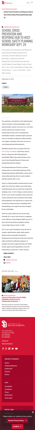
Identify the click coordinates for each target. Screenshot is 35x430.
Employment (8, 368)
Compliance (8, 389)
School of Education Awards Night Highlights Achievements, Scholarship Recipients (14, 299)
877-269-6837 (6, 337)
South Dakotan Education (9, 9)
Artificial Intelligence (11, 366)
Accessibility (8, 386)
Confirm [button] (16, 426)
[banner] (16, 293)
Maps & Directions (7, 344)
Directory (7, 371)
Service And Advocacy (11, 27)
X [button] (33, 412)
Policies (7, 374)
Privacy (7, 392)
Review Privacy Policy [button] (16, 420)
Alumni (7, 363)
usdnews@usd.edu (11, 260)
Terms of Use (8, 398)
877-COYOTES (6, 335)
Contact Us (5, 341)
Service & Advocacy (9, 295)
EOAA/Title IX (9, 395)
